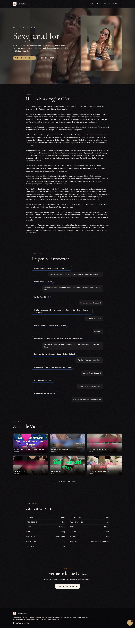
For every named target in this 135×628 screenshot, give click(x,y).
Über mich (95, 4)
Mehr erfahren (47, 58)
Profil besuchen (67, 586)
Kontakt (117, 4)
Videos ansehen (24, 58)
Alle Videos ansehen (67, 481)
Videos (107, 4)
